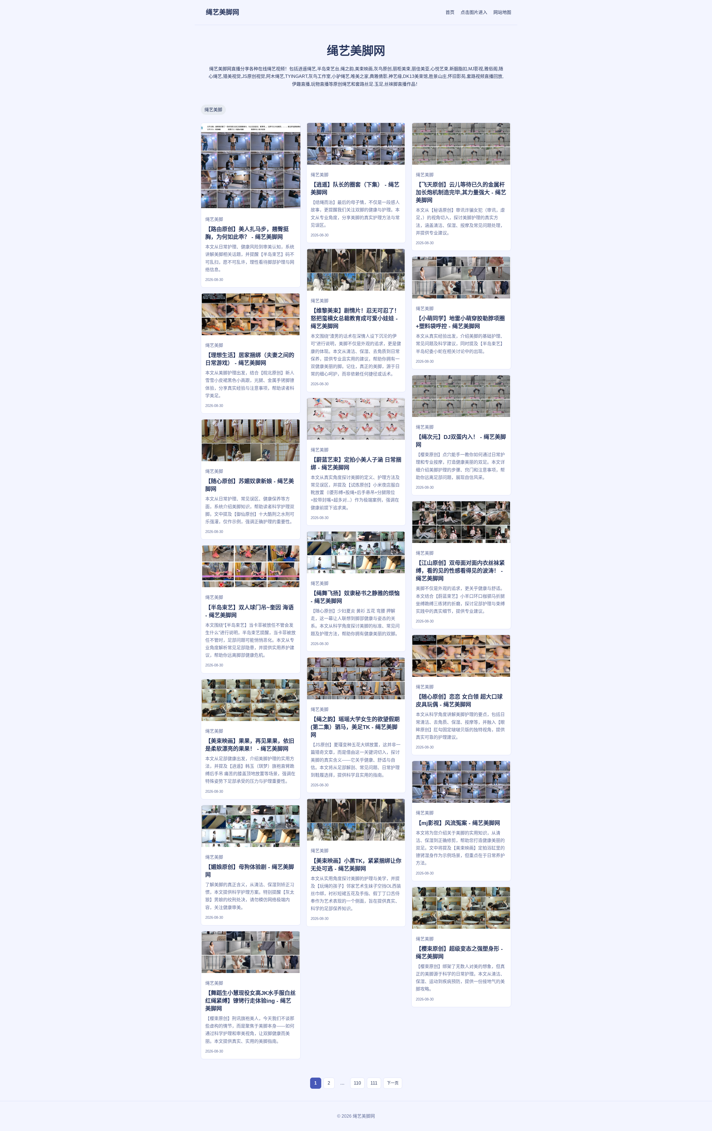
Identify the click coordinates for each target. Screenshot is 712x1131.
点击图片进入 (474, 12)
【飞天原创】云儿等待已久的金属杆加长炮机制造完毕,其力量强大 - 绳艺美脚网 (461, 192)
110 (357, 1083)
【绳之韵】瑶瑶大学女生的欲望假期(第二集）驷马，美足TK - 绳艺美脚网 (355, 727)
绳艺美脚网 (222, 12)
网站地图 (502, 12)
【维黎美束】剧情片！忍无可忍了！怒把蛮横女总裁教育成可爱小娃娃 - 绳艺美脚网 (355, 318)
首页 (450, 12)
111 (373, 1083)
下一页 (393, 1083)
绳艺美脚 (213, 109)
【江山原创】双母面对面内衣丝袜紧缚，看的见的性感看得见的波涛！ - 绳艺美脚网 (460, 571)
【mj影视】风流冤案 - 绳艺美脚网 (458, 823)
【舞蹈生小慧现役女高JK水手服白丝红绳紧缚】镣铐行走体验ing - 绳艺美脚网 (250, 1001)
